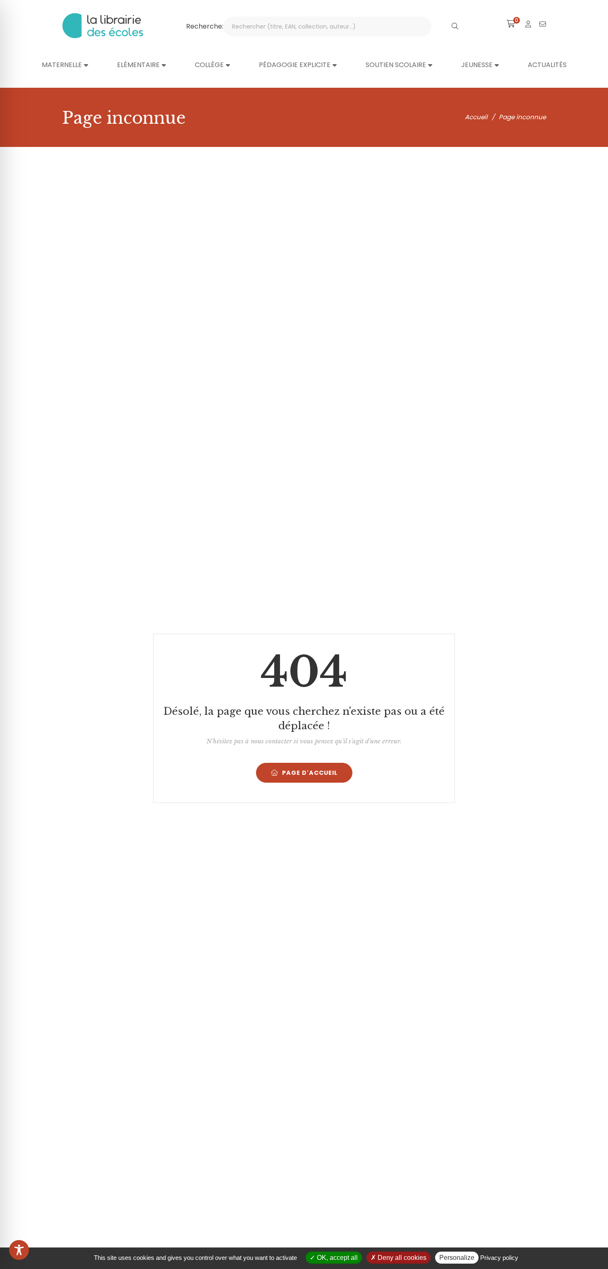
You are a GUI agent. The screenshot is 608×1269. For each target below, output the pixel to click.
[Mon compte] (528, 24)
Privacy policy (499, 1257)
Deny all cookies (401, 1257)
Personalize (456, 1257)
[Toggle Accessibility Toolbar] (19, 1250)
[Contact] (542, 24)
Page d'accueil (310, 773)
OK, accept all (336, 1257)
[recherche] (455, 26)
